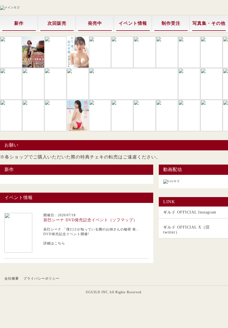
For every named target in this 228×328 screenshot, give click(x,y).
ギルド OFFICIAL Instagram (189, 212)
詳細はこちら (54, 243)
